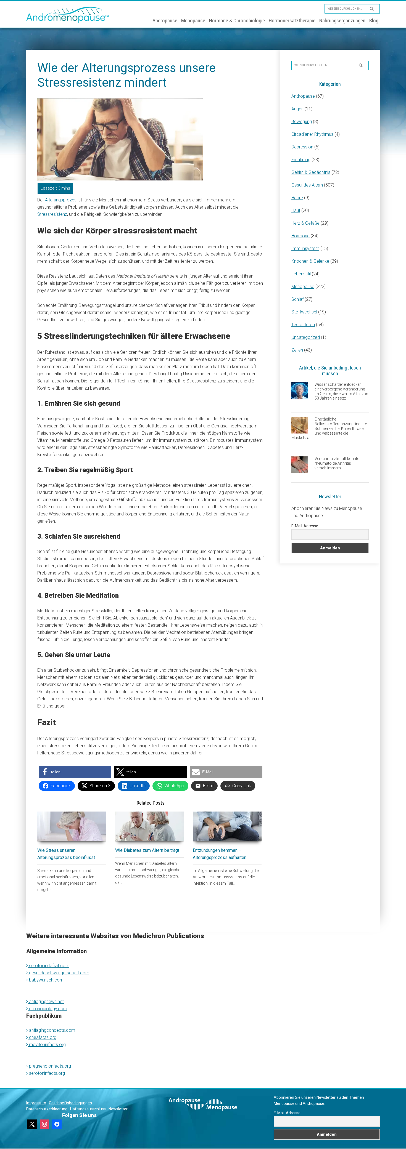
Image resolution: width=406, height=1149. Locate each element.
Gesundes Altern (307, 185)
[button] (75, 772)
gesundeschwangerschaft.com (58, 972)
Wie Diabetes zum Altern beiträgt (147, 850)
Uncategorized (305, 337)
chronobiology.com (47, 1008)
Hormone (300, 235)
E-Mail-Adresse (304, 526)
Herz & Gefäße (305, 223)
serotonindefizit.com (48, 965)
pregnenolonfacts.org (49, 1066)
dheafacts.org (42, 1037)
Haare (297, 197)
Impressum (36, 1103)
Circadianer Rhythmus (312, 134)
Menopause (302, 286)
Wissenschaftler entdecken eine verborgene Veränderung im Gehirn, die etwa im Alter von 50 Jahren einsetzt (341, 391)
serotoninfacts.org (46, 1073)
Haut (295, 210)
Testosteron (303, 324)
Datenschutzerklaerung (46, 1109)
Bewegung (301, 121)
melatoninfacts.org (47, 1044)
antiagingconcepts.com (51, 1030)
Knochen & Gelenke (310, 261)
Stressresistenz (52, 214)
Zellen (297, 350)
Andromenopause (67, 15)
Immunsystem (305, 248)
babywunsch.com (46, 980)
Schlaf (297, 299)
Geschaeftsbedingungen (70, 1103)
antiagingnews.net (46, 1001)
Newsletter (118, 1109)
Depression (302, 147)
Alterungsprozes (61, 200)
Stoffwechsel (304, 312)
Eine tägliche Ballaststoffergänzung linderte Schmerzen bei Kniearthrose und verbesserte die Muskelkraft (329, 428)
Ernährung (300, 159)
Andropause (303, 96)
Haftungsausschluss (88, 1109)
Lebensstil (301, 273)
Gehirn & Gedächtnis (310, 172)
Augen (297, 108)
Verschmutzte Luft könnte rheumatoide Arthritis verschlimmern (337, 463)
